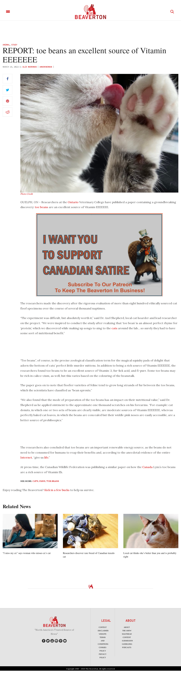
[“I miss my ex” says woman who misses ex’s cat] (30, 531)
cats (114, 328)
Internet (26, 457)
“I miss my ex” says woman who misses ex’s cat (27, 553)
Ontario (73, 202)
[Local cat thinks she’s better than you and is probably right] (150, 531)
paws (42, 481)
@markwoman (46, 67)
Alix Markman (29, 67)
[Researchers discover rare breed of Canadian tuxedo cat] (90, 531)
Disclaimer (103, 631)
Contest (103, 627)
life (46, 457)
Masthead (127, 634)
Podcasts (126, 647)
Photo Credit (26, 194)
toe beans (41, 207)
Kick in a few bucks (56, 490)
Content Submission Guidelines (127, 640)
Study (14, 44)
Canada (147, 467)
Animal (6, 44)
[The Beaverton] (90, 12)
